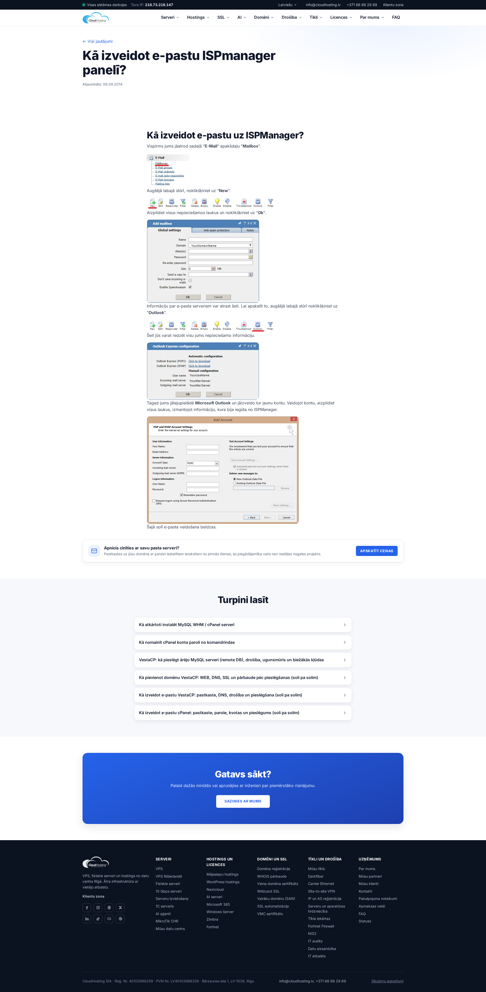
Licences (339, 17)
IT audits (315, 941)
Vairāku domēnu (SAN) (276, 898)
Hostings (196, 17)
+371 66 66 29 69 (362, 5)
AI (239, 17)
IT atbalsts (317, 956)
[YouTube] (109, 919)
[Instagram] (98, 907)
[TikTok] (98, 919)
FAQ (396, 17)
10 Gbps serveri (168, 891)
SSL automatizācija (273, 906)
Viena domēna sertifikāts (277, 883)
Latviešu (285, 5)
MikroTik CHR (167, 921)
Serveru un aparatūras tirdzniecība (326, 908)
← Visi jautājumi (98, 41)
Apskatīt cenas (376, 551)
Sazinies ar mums (243, 801)
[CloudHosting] (96, 862)
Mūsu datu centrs (170, 928)
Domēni (261, 17)
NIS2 (312, 933)
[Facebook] (87, 907)
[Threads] (109, 907)
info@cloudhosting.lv (323, 5)
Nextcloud (215, 889)
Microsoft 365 (218, 904)
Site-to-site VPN (321, 891)
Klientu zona (393, 5)
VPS (159, 868)
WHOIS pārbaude (272, 876)
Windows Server (220, 912)
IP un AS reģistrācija (324, 898)
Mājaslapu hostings (222, 874)
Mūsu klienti (368, 883)
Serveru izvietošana (172, 898)
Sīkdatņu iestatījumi (387, 981)
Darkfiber (315, 876)
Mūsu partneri (370, 876)
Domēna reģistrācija (273, 868)
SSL (221, 17)
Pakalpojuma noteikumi (378, 898)
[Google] (120, 919)
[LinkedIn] (87, 919)
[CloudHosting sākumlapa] (96, 18)
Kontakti (365, 891)
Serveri (167, 17)
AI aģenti (163, 914)
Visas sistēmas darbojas (107, 5)
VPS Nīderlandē (169, 876)
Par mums (369, 17)
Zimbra (212, 919)
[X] (120, 907)
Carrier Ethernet (321, 883)
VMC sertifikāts (270, 914)
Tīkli (314, 17)
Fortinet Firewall (321, 926)
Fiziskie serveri (168, 883)
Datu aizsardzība (322, 948)
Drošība (289, 17)
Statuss (365, 921)
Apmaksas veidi (372, 906)
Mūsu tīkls (316, 868)
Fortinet (213, 927)
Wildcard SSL (268, 891)
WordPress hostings (223, 882)
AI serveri (214, 897)
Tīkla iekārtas (319, 918)
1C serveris (165, 906)
